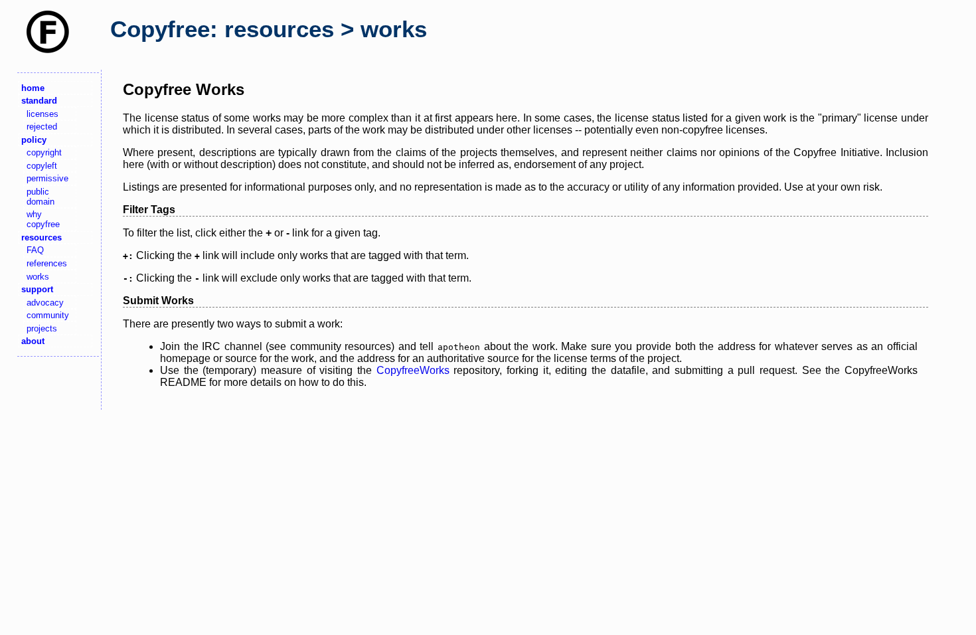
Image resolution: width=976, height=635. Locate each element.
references (47, 263)
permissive (47, 178)
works (38, 277)
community (48, 315)
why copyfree (43, 219)
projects (42, 328)
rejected (42, 127)
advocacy (45, 303)
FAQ (35, 250)
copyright (44, 152)
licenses (42, 114)
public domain (40, 197)
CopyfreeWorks (412, 370)
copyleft (42, 166)
